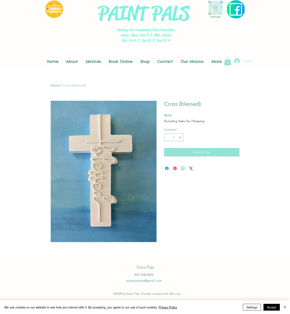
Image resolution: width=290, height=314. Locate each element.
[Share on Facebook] (166, 168)
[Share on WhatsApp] (183, 168)
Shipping (198, 121)
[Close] (284, 307)
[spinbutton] (174, 137)
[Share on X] (191, 168)
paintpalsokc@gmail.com (144, 281)
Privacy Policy (168, 307)
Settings (251, 307)
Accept (271, 307)
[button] (227, 61)
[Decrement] (167, 137)
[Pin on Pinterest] (174, 168)
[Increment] (180, 137)
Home (55, 85)
